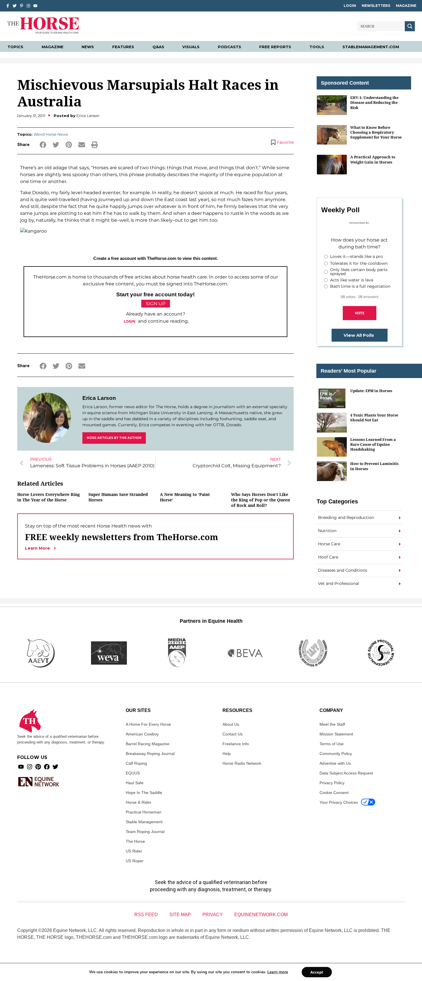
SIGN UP (155, 303)
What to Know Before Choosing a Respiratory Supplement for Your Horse (376, 132)
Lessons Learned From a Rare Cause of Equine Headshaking (373, 444)
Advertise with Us (335, 763)
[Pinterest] (38, 767)
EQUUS (133, 773)
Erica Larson (99, 398)
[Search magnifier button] (410, 26)
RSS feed (146, 914)
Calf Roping (136, 763)
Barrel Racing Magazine (147, 743)
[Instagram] (28, 6)
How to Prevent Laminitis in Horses (374, 466)
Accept (316, 972)
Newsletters (376, 5)
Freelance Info (235, 743)
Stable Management (144, 822)
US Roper (135, 861)
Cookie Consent (334, 792)
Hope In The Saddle (144, 792)
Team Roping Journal (145, 831)
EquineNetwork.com (261, 914)
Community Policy (336, 753)
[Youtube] (21, 767)
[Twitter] (15, 6)
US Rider (134, 851)
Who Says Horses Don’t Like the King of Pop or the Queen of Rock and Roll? (260, 500)
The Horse (135, 841)
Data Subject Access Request (346, 773)
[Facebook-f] (8, 6)
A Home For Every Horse (148, 724)
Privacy (212, 914)
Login (350, 5)
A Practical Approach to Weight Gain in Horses (372, 159)
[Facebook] (47, 767)
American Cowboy (142, 734)
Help (226, 753)
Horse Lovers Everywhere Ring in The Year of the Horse (48, 497)
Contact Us (232, 734)
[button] (42, 144)
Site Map (180, 914)
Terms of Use (332, 743)
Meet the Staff (332, 724)
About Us (230, 724)
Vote (359, 313)
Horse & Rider (138, 802)
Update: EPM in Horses (371, 390)
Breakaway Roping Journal (150, 753)
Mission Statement (336, 734)
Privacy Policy (332, 782)
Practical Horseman (143, 812)
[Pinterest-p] (22, 6)
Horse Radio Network (241, 763)
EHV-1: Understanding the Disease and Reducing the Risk (374, 102)
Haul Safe (135, 782)
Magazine (406, 5)
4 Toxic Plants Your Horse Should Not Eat (374, 417)
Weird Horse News (51, 134)
